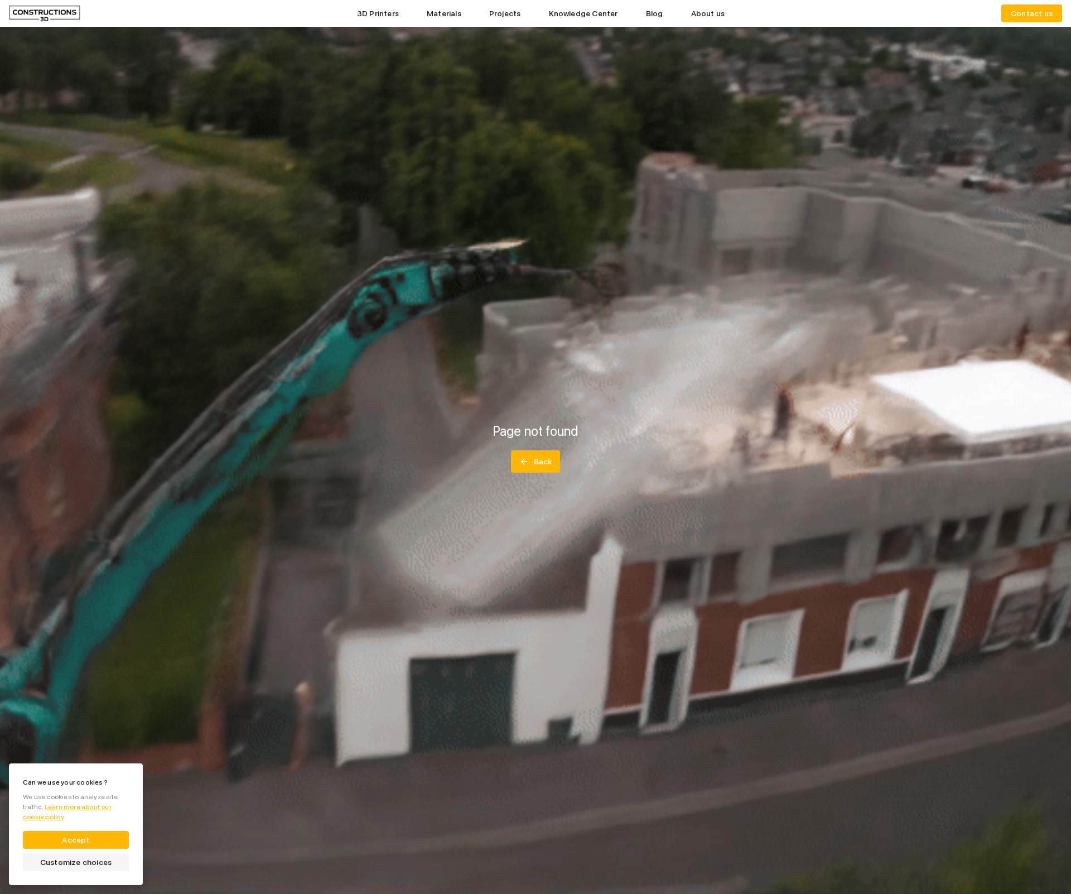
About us (708, 13)
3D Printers (378, 13)
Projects (505, 13)
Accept (75, 839)
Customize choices (76, 862)
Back (543, 461)
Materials (444, 13)
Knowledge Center (583, 13)
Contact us (1032, 13)
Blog (654, 13)
